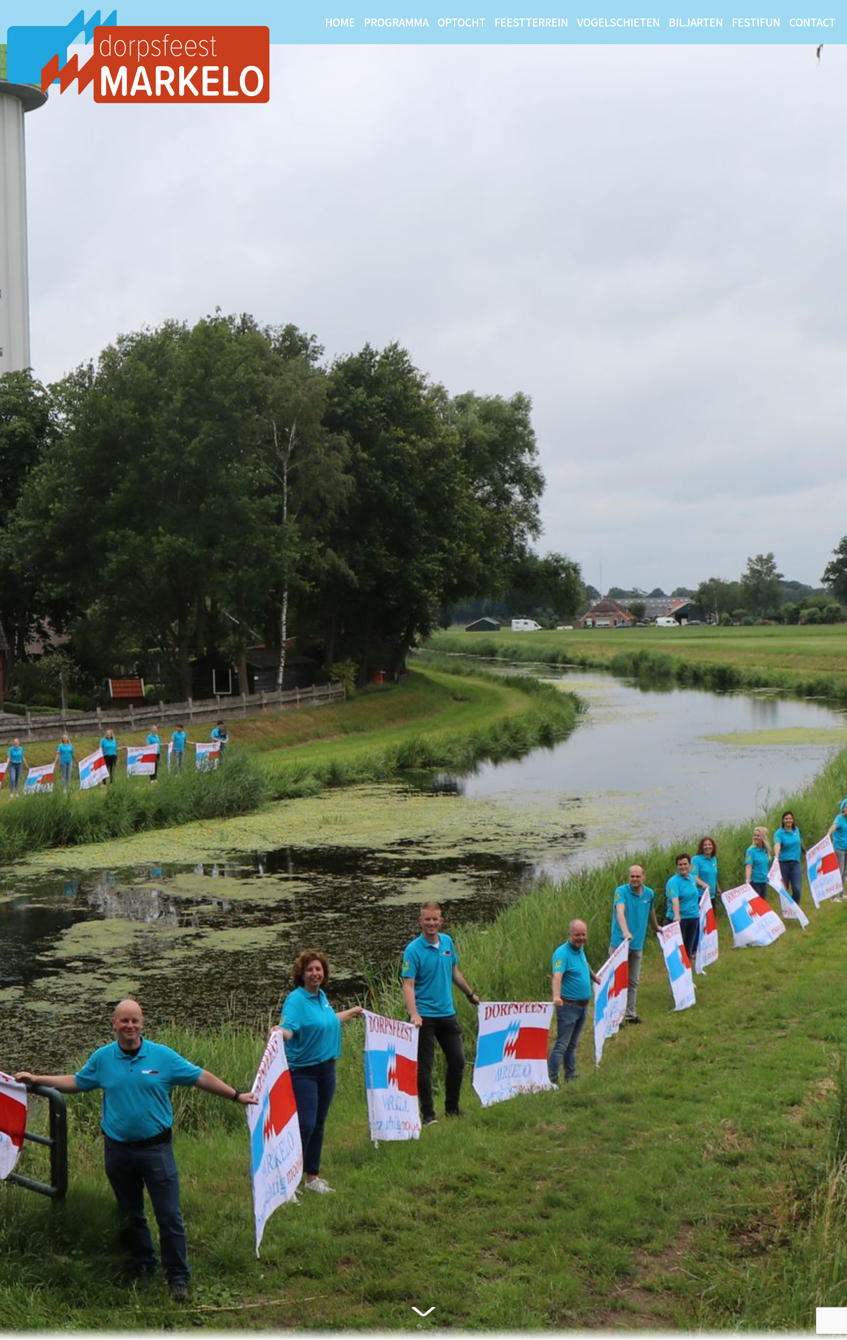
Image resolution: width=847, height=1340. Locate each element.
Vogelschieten (618, 22)
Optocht (462, 22)
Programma (396, 22)
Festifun (756, 22)
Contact (812, 22)
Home (340, 22)
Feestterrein (531, 22)
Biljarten (696, 22)
